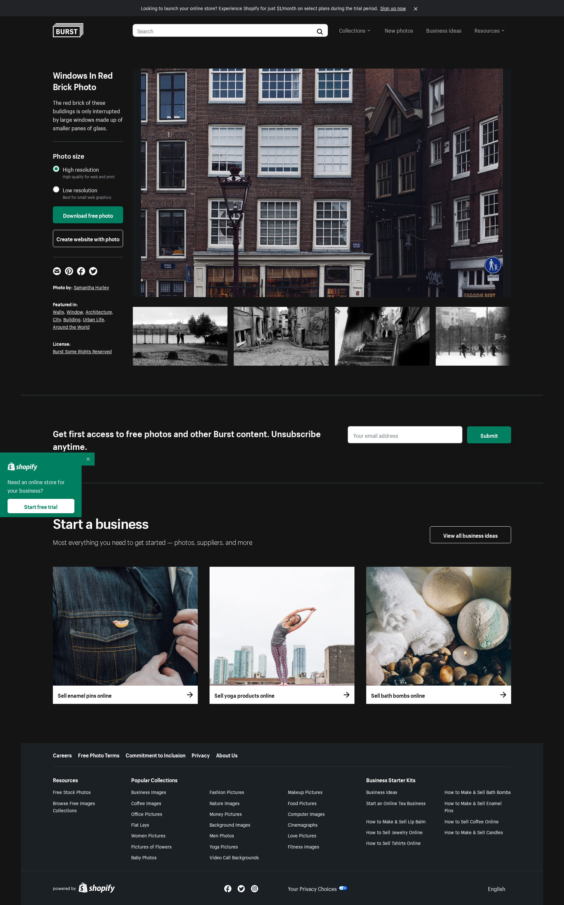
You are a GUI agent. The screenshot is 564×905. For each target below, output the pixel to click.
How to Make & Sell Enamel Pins (473, 806)
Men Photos (222, 835)
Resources (487, 29)
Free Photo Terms (98, 754)
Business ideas (444, 29)
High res (182, 358)
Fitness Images (303, 846)
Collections (352, 29)
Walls (58, 311)
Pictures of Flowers (151, 846)
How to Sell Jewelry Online (394, 831)
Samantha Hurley (91, 287)
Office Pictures (146, 813)
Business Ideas (381, 791)
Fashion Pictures (227, 791)
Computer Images (306, 813)
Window (75, 311)
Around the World (71, 326)
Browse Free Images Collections (74, 806)
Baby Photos (144, 857)
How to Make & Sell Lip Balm (396, 821)
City (57, 319)
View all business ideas (470, 535)
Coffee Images (146, 802)
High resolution (81, 169)
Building (71, 319)
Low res (207, 358)
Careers (62, 754)
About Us (227, 754)
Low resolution (80, 190)
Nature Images (225, 802)
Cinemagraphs (303, 824)
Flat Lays (140, 824)
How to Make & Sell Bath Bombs (478, 791)
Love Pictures (302, 835)
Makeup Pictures (305, 791)
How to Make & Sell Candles (474, 831)
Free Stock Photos (72, 791)
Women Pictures (148, 835)
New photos (399, 29)
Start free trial (40, 506)
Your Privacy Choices (312, 888)
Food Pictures (302, 802)
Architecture (99, 311)
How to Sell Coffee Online (472, 821)
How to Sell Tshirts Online (393, 842)
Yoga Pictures (224, 846)
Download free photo (88, 215)
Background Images (230, 824)
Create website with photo (87, 238)
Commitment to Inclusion (155, 754)
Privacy (201, 754)
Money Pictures (226, 813)
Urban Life (93, 319)
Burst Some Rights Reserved (82, 351)
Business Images (148, 791)
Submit (489, 435)
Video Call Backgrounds (234, 857)
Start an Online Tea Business (396, 802)
